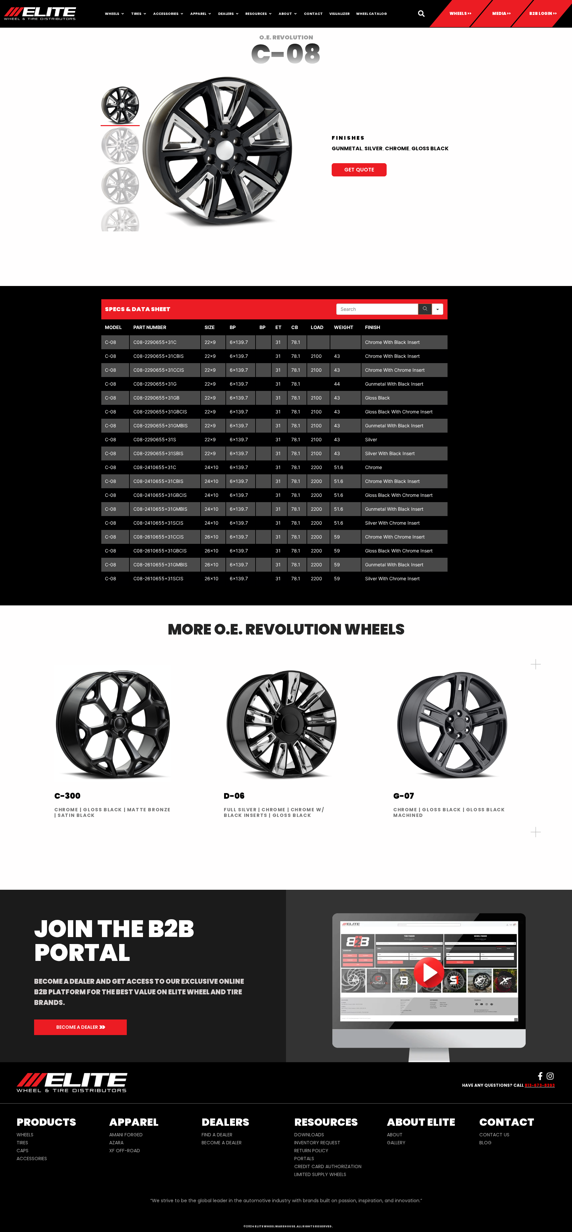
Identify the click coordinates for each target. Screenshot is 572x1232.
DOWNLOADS (309, 1134)
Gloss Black (430, 148)
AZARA (116, 1142)
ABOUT (395, 1134)
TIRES (22, 1142)
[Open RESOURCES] (270, 14)
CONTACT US (494, 1134)
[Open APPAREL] (210, 14)
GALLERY (396, 1142)
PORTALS (304, 1158)
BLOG (485, 1142)
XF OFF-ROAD (124, 1150)
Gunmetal (347, 148)
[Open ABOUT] (295, 14)
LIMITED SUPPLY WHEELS (320, 1174)
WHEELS (25, 1134)
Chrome (397, 148)
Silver (373, 148)
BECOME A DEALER (222, 1142)
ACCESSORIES (32, 1158)
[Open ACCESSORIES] (182, 14)
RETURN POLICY (311, 1150)
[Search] (425, 309)
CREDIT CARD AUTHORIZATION (327, 1166)
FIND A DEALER (217, 1134)
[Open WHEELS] (122, 14)
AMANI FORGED (126, 1134)
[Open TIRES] (145, 14)
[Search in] (437, 309)
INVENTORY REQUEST (317, 1142)
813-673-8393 (540, 1085)
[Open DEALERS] (237, 14)
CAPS (22, 1150)
